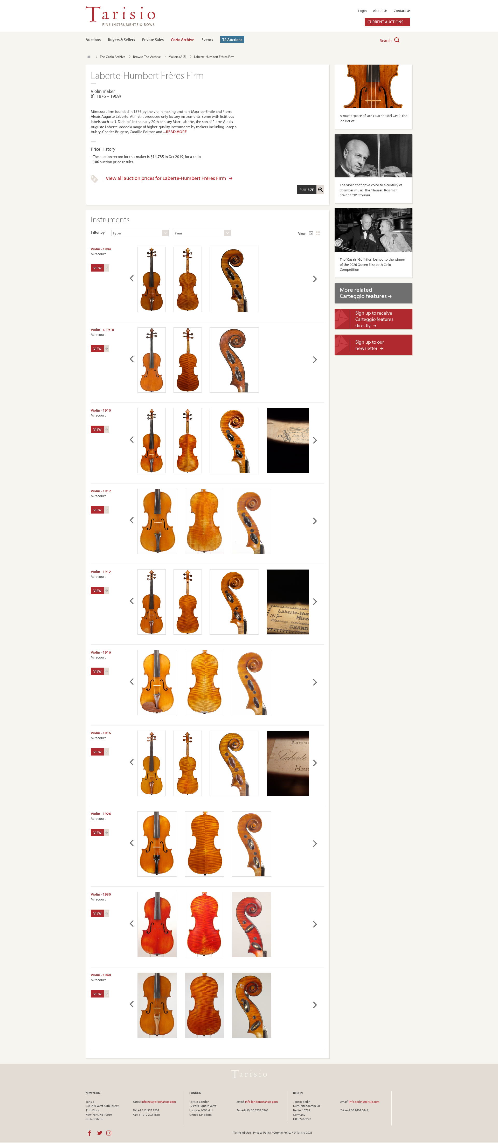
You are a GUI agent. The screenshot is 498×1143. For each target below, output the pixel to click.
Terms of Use (242, 1132)
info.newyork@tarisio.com (158, 1102)
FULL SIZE (307, 190)
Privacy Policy (262, 1132)
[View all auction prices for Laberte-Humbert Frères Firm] (94, 181)
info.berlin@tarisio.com (364, 1102)
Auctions (93, 39)
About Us (380, 10)
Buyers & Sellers (121, 39)
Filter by (98, 232)
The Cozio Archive (112, 56)
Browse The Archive (147, 56)
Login (362, 10)
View (97, 268)
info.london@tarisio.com (261, 1102)
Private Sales (153, 39)
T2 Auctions (232, 39)
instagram (108, 1133)
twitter (99, 1133)
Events (207, 39)
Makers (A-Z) (177, 56)
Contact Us (402, 10)
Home (89, 56)
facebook (89, 1133)
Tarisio (249, 1074)
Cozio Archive (182, 39)
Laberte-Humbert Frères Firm (214, 56)
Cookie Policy (282, 1132)
